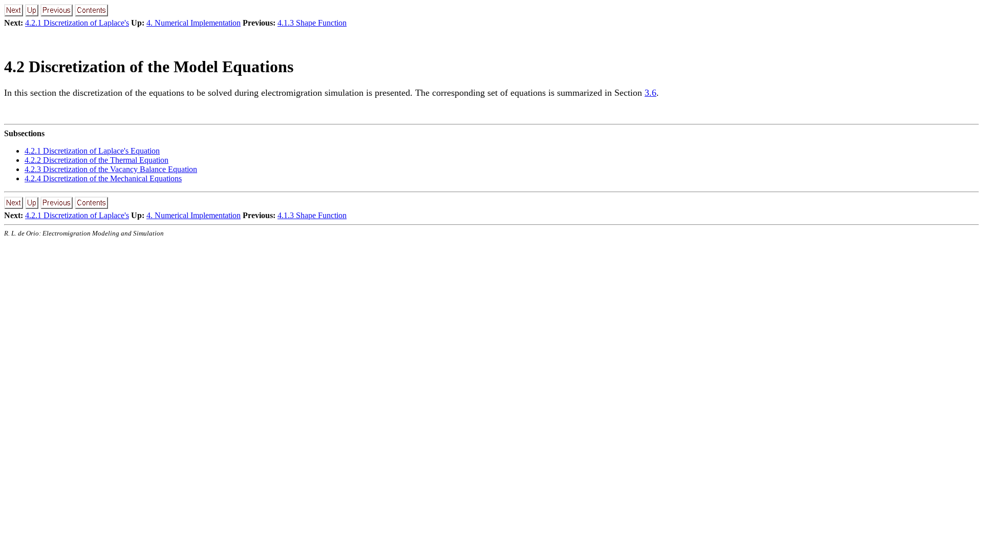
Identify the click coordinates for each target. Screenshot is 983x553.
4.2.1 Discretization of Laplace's (77, 22)
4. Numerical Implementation (193, 22)
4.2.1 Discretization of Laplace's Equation (92, 150)
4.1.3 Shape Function (312, 22)
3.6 (650, 93)
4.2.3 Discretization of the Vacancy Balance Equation (111, 169)
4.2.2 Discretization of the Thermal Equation (96, 160)
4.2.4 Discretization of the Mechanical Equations (103, 178)
